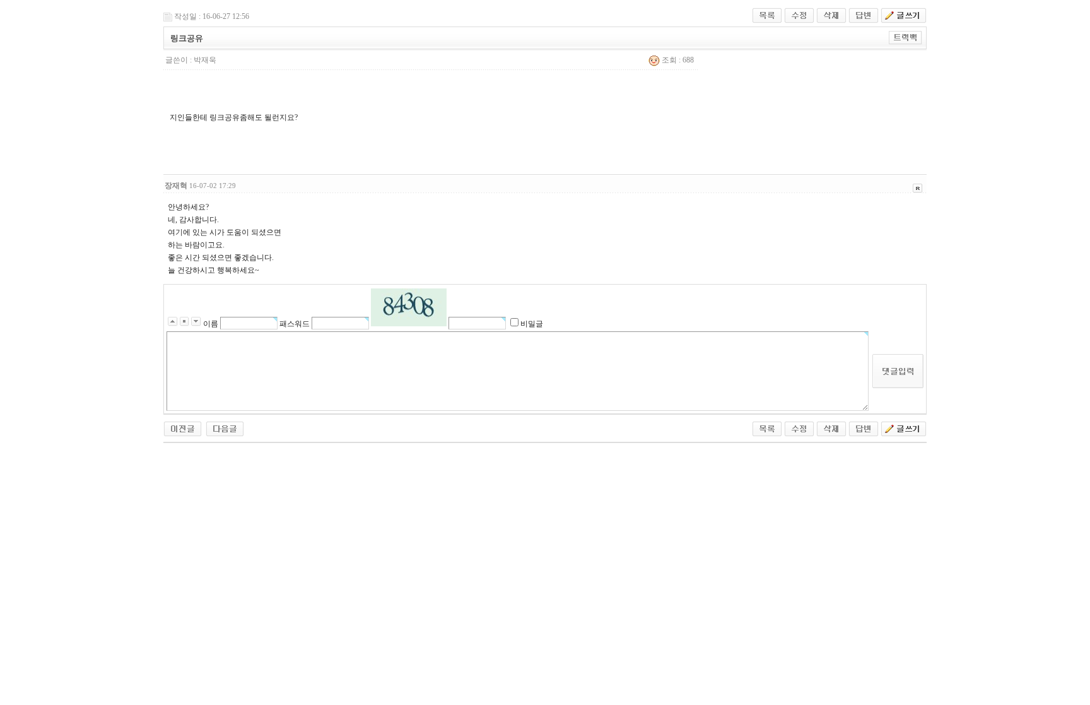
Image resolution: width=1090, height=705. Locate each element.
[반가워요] (225, 428)
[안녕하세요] (182, 428)
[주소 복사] (905, 37)
